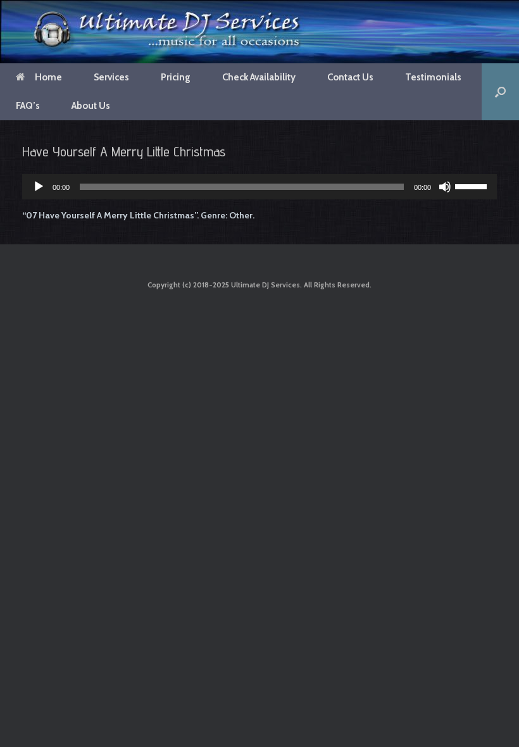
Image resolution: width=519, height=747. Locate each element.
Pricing (176, 77)
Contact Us (350, 77)
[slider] (473, 185)
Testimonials (433, 77)
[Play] (38, 186)
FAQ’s (28, 105)
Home (48, 77)
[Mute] (445, 186)
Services (111, 77)
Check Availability (259, 77)
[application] (259, 186)
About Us (91, 105)
